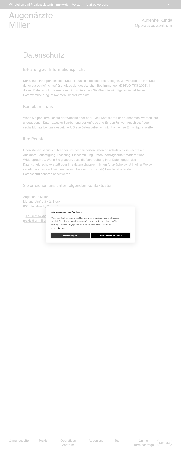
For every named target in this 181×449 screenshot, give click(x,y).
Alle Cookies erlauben (111, 235)
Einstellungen (70, 235)
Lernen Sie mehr (58, 228)
